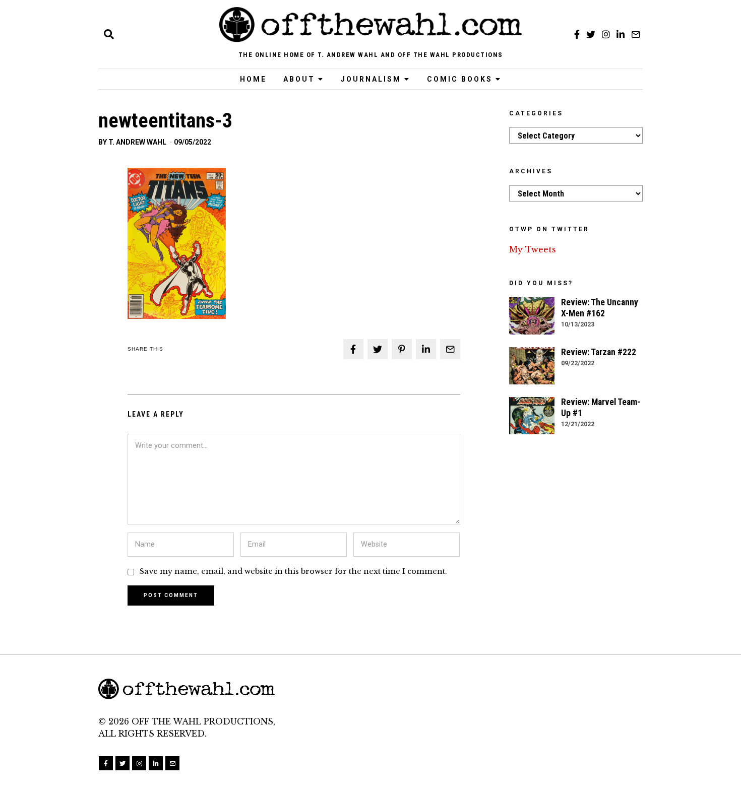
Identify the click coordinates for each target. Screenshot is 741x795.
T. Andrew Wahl (137, 142)
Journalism (371, 79)
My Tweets (532, 249)
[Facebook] (577, 34)
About (299, 79)
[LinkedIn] (620, 34)
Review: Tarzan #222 (598, 352)
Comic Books (459, 79)
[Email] (636, 34)
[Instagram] (605, 34)
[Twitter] (591, 34)
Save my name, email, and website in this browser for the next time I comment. (293, 571)
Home (253, 79)
